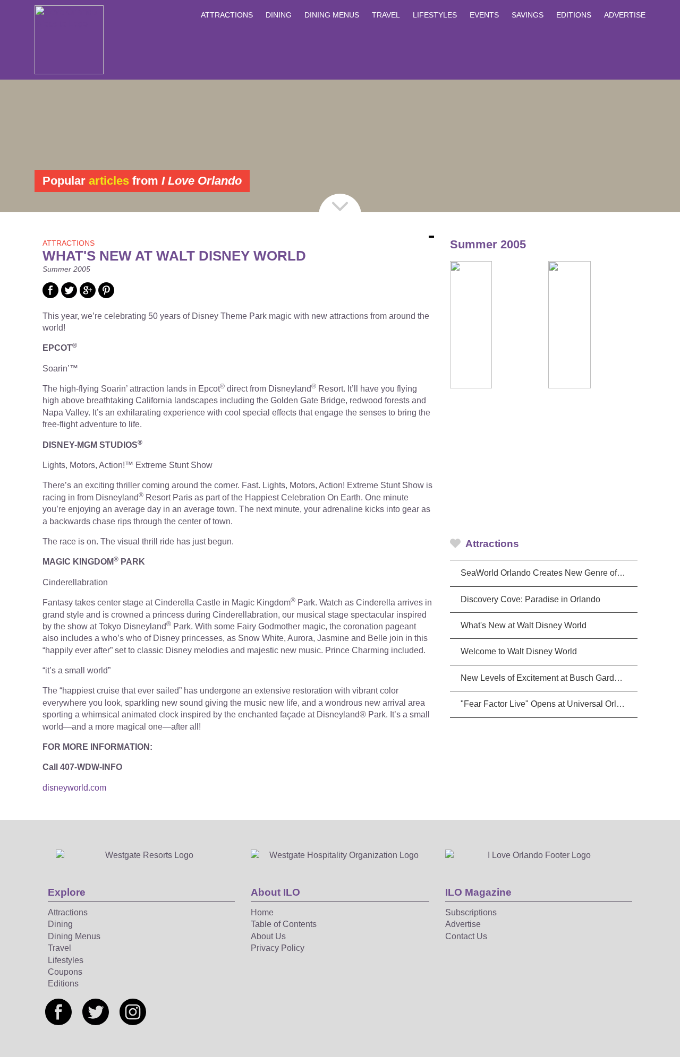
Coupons (65, 971)
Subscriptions (471, 912)
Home (262, 912)
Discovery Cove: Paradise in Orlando (530, 599)
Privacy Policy (277, 947)
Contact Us (466, 936)
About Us (268, 936)
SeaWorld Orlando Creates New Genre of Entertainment (549, 572)
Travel (386, 15)
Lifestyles (435, 15)
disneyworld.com (74, 787)
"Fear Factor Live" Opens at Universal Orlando (548, 703)
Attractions (227, 15)
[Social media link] (50, 295)
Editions (573, 15)
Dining (279, 15)
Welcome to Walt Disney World (519, 651)
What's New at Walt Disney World (523, 625)
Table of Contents (284, 924)
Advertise (624, 15)
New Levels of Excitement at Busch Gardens (544, 677)
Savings (527, 15)
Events (484, 15)
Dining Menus (331, 15)
